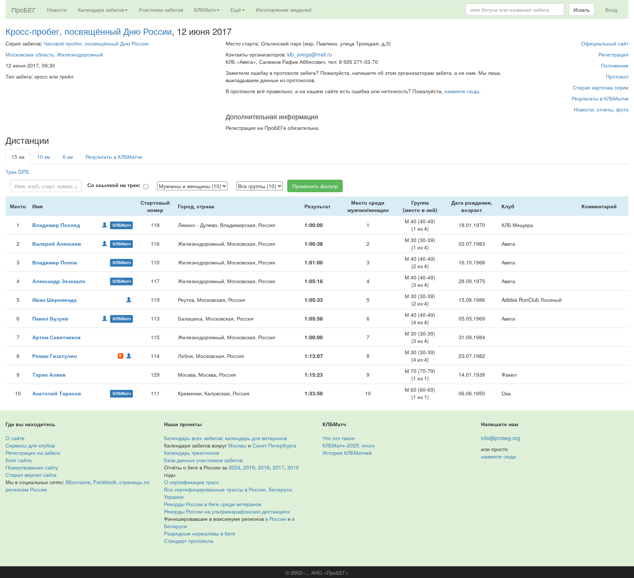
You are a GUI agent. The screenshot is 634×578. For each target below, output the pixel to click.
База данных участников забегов (203, 460)
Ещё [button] (235, 9)
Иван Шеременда (54, 299)
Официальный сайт (604, 43)
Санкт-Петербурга (274, 445)
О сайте (15, 438)
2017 (278, 467)
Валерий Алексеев (56, 243)
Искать (581, 9)
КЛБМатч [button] (205, 9)
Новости (57, 9)
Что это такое (339, 438)
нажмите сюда (461, 91)
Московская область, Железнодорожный (54, 54)
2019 (249, 467)
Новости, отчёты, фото (601, 109)
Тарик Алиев (49, 374)
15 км (18, 156)
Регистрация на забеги (33, 452)
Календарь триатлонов (191, 452)
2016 (293, 467)
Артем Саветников (56, 337)
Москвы (237, 445)
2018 (264, 467)
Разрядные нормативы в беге (199, 533)
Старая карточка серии (600, 87)
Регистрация (613, 54)
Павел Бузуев (50, 318)
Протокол (617, 76)
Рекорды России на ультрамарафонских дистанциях (227, 511)
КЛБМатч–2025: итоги (349, 445)
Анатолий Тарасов (56, 393)
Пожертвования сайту (32, 467)
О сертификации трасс (191, 482)
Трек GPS (17, 171)
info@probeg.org (500, 438)
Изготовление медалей (283, 9)
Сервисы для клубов (30, 445)
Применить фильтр (315, 186)
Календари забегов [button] (101, 9)
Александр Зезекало (58, 281)
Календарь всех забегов (193, 438)
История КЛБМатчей (347, 452)
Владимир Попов (54, 262)
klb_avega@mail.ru (309, 54)
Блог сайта (19, 460)
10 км (43, 156)
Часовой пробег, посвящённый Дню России (96, 43)
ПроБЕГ (23, 9)
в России (275, 518)
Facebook (104, 482)
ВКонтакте (78, 482)
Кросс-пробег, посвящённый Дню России (89, 31)
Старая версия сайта (31, 474)
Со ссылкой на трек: (114, 185)
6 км (68, 156)
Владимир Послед (56, 224)
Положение (614, 65)
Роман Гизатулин (54, 355)
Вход (611, 9)
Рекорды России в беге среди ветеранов (212, 504)
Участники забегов (161, 9)
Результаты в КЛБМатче (600, 98)
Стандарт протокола (188, 540)
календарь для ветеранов (256, 438)
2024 (234, 467)
